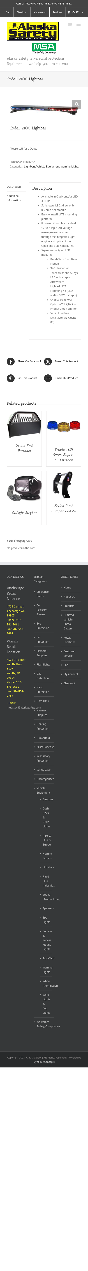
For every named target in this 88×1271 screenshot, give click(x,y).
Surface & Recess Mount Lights (47, 940)
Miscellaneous (45, 747)
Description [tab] (14, 187)
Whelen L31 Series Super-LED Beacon (64, 454)
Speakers (48, 908)
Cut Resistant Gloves (42, 609)
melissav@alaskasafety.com (24, 707)
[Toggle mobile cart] (69, 24)
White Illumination (50, 983)
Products (69, 606)
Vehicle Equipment (48, 166)
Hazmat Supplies (42, 712)
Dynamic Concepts (44, 1061)
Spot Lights (46, 920)
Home (67, 587)
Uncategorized (45, 779)
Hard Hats (43, 701)
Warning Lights (70, 166)
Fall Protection (43, 639)
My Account (71, 674)
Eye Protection (43, 626)
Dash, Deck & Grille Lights (46, 817)
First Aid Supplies (42, 653)
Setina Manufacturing (51, 897)
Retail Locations (69, 640)
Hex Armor (43, 738)
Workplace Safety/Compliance (48, 1024)
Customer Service (69, 653)
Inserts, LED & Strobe (47, 840)
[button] (76, 104)
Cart (66, 665)
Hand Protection (43, 689)
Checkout (69, 683)
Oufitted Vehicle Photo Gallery (69, 621)
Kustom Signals (47, 856)
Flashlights (43, 664)
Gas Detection (43, 676)
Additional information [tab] (14, 198)
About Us (69, 597)
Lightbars (29, 166)
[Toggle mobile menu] (78, 24)
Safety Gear (44, 770)
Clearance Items (43, 594)
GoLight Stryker (24, 513)
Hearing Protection (43, 726)
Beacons (48, 799)
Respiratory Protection (43, 758)
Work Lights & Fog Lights (46, 1004)
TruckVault (49, 958)
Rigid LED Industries (49, 881)
